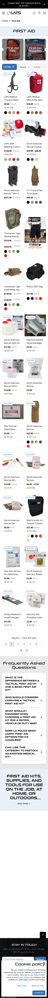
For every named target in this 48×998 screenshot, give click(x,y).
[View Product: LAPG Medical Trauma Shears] (13, 82)
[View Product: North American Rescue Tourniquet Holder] (35, 412)
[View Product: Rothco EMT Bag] (35, 272)
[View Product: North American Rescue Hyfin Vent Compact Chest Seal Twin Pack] (13, 325)
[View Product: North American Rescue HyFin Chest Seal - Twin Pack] (13, 368)
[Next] (27, 650)
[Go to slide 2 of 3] (3, 4)
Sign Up (40, 959)
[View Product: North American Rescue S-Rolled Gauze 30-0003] (35, 557)
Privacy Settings (24, 977)
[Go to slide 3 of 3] (2, 49)
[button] (5, 112)
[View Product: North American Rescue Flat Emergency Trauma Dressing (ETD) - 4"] (13, 506)
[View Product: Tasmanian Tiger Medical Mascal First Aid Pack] (13, 219)
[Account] (39, 13)
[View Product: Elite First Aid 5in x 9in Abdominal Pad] (13, 557)
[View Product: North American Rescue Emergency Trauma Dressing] (35, 463)
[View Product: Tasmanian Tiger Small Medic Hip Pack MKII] (13, 272)
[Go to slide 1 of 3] (44, 4)
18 (21, 650)
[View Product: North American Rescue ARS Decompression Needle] (13, 463)
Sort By (37, 67)
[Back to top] (43, 935)
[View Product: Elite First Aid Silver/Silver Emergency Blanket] (13, 412)
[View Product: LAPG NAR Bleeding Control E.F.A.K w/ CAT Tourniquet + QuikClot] (13, 129)
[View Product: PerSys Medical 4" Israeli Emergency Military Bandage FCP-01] (13, 600)
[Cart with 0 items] (44, 13)
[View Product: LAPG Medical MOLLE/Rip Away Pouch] (35, 82)
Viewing (23, 67)
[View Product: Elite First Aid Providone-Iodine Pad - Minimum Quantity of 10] (35, 600)
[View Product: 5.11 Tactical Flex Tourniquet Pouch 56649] (35, 176)
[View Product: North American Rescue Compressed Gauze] (35, 368)
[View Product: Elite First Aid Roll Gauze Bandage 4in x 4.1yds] (35, 325)
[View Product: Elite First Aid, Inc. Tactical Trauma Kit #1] (35, 506)
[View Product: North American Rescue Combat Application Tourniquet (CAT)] (35, 129)
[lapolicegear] (14, 13)
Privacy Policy (33, 975)
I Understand (39, 993)
